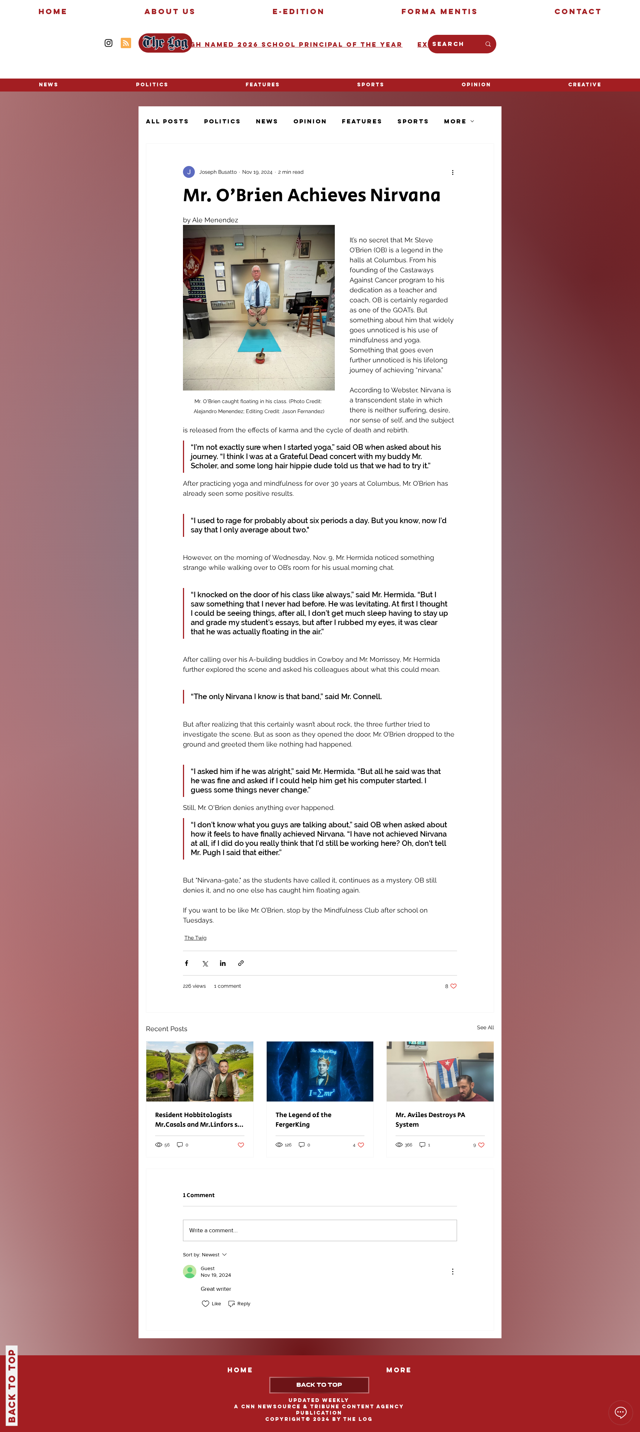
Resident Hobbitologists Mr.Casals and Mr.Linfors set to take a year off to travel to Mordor (199, 1120)
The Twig (195, 938)
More (455, 121)
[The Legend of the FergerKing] (320, 1071)
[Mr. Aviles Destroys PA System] (440, 1071)
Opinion (310, 121)
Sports (413, 121)
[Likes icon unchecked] (205, 1303)
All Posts (167, 121)
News (267, 121)
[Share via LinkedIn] (222, 963)
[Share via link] (240, 963)
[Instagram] (108, 43)
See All (485, 1027)
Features (362, 121)
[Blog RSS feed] (126, 43)
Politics (222, 121)
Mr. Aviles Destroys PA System (430, 1120)
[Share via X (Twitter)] (204, 963)
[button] (585, 84)
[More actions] (452, 171)
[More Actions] (452, 1271)
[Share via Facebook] (186, 963)
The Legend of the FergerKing (303, 1120)
